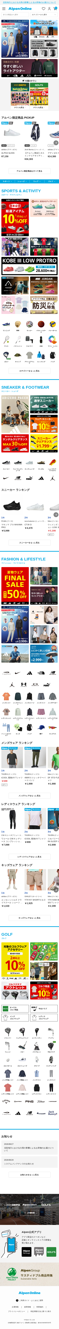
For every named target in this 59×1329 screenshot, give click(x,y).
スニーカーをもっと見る (29, 543)
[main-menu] (3, 8)
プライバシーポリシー (16, 1311)
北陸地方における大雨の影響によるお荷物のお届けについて (29, 2)
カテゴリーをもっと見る (29, 371)
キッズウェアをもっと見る (30, 918)
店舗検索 (31, 1213)
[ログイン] (49, 8)
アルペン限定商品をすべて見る (29, 171)
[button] (56, 142)
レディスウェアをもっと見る (29, 857)
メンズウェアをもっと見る (30, 796)
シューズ (21, 181)
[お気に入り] (43, 8)
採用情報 (27, 1307)
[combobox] (15, 14)
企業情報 (15, 1307)
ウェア (36, 181)
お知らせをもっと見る (29, 1175)
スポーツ (6, 181)
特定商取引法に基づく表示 (41, 1311)
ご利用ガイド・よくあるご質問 (31, 1300)
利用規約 (39, 1307)
